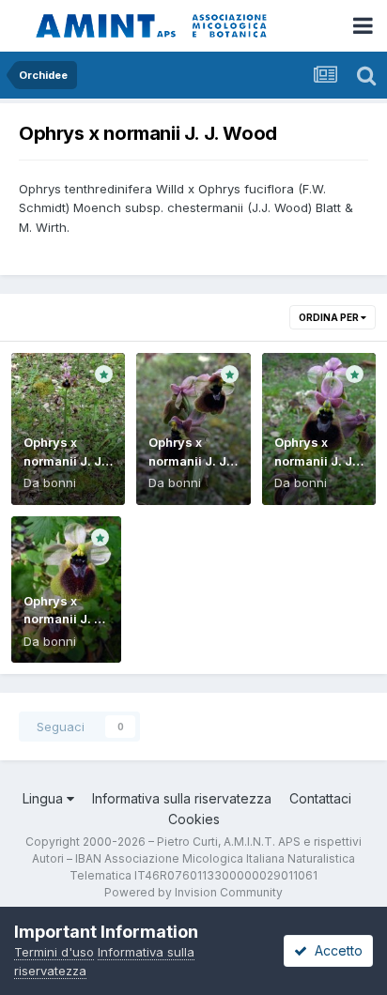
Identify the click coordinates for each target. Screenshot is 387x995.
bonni (59, 482)
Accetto (335, 950)
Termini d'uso (54, 951)
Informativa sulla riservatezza (181, 798)
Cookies (194, 819)
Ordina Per (330, 317)
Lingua (45, 798)
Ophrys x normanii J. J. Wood (64, 460)
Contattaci (320, 798)
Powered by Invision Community (193, 892)
